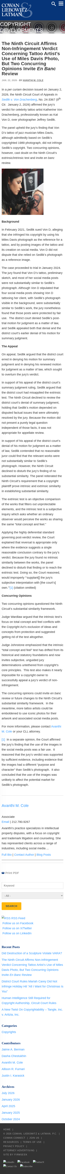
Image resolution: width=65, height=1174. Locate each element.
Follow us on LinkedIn (17, 933)
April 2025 (8, 1106)
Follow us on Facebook (17, 923)
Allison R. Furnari (13, 1069)
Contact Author (24, 854)
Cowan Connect (14, 1138)
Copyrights (9, 1032)
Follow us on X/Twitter (17, 928)
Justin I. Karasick (13, 1075)
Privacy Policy (13, 1146)
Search (54, 4)
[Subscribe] (26, 1166)
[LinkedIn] (8, 1162)
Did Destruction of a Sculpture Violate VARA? (32, 953)
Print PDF (12, 873)
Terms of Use (32, 1142)
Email (5, 822)
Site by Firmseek (15, 1154)
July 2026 (8, 1093)
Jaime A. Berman (13, 1049)
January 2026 (11, 1099)
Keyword (9, 885)
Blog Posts (43, 854)
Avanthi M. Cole (33, 80)
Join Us (34, 1138)
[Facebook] (24, 1162)
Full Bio (7, 854)
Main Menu (61, 3)
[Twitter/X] (38, 1162)
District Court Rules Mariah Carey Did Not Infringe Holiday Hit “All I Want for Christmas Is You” (32, 986)
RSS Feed (17, 918)
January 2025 (11, 1112)
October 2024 (11, 1119)
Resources (11, 1142)
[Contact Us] (10, 1166)
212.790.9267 (21, 822)
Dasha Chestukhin (14, 1056)
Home (7, 1129)
